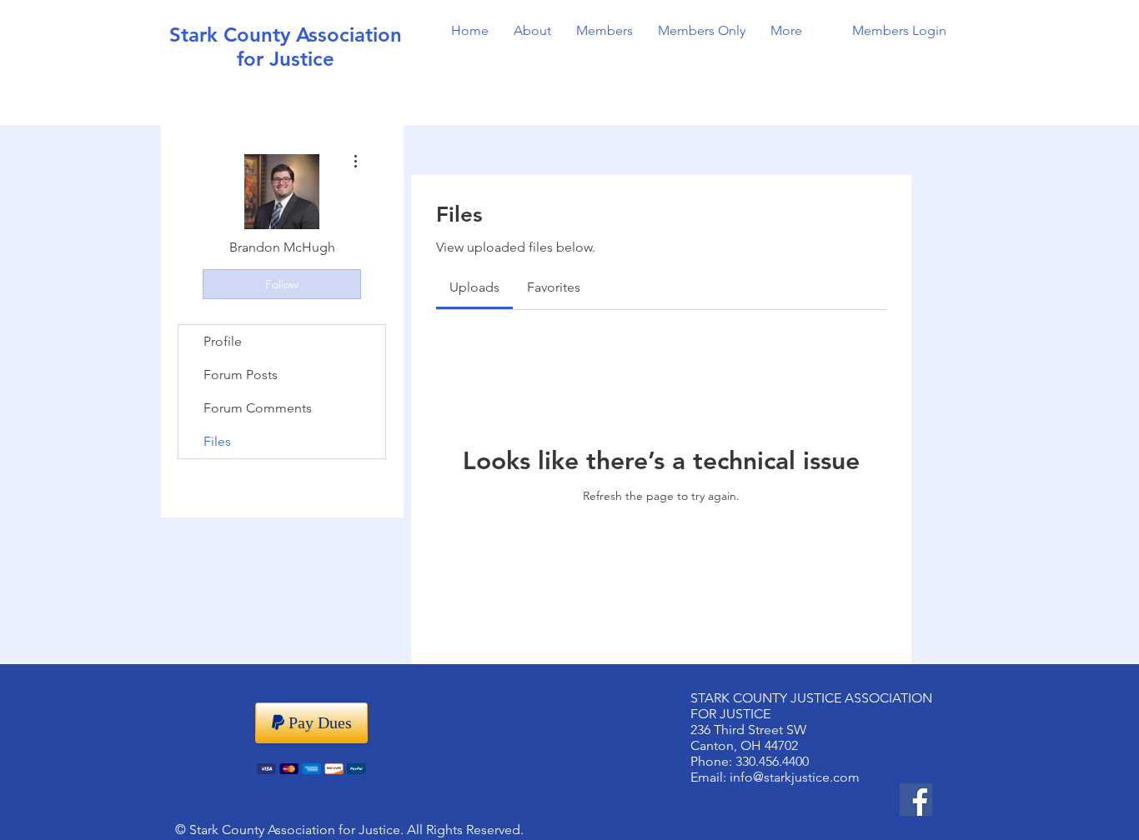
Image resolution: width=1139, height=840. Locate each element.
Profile (222, 341)
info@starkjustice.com (795, 777)
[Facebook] (916, 799)
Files (217, 441)
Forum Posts (240, 374)
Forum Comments (257, 408)
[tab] (474, 287)
